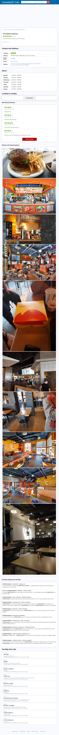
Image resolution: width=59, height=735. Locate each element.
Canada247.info (10, 2)
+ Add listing (22, 731)
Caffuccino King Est (8, 712)
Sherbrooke (18, 29)
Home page (14, 731)
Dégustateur (6, 690)
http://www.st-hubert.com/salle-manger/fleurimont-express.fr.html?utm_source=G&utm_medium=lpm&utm (26, 64)
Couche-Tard (7, 676)
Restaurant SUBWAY (9, 668)
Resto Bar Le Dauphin (9, 705)
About (28, 731)
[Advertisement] (29, 15)
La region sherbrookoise (11, 29)
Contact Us (42, 731)
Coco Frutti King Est (8, 720)
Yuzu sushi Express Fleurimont (11, 698)
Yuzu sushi (6, 654)
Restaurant (13, 53)
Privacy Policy (35, 731)
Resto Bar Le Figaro (8, 683)
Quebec (5, 29)
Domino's (6, 661)
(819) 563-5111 (6, 42)
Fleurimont (23, 29)
